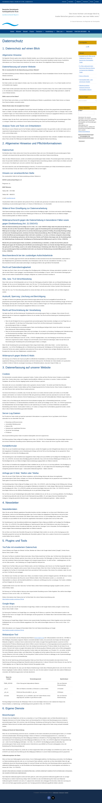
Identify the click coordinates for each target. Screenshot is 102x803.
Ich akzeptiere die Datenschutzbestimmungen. (86, 137)
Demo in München (84, 76)
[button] (89, 31)
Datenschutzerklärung (84, 131)
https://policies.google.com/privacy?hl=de (13, 599)
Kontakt (66, 792)
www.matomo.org (39, 637)
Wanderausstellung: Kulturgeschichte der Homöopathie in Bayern (85, 87)
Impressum (61, 792)
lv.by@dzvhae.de (29, 1)
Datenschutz (55, 792)
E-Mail (80, 110)
